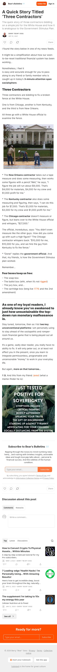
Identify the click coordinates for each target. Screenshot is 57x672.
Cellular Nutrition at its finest (15, 603)
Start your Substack (21, 660)
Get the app (41, 660)
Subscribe (42, 4)
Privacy (32, 650)
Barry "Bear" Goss (15, 33)
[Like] (4, 42)
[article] (28, 556)
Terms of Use (41, 475)
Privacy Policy (48, 478)
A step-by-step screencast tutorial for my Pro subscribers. (20, 556)
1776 (36, 288)
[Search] (52, 540)
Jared (36, 375)
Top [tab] (5, 541)
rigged (43, 281)
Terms (39, 650)
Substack (15, 666)
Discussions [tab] (22, 541)
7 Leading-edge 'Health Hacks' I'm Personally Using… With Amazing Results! (21, 573)
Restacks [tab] (19, 508)
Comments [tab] (8, 508)
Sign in (51, 4)
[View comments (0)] (11, 42)
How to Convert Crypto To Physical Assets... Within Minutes (21, 550)
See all (7, 616)
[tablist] (13, 507)
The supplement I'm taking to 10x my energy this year (20, 598)
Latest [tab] (12, 541)
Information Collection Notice (27, 478)
